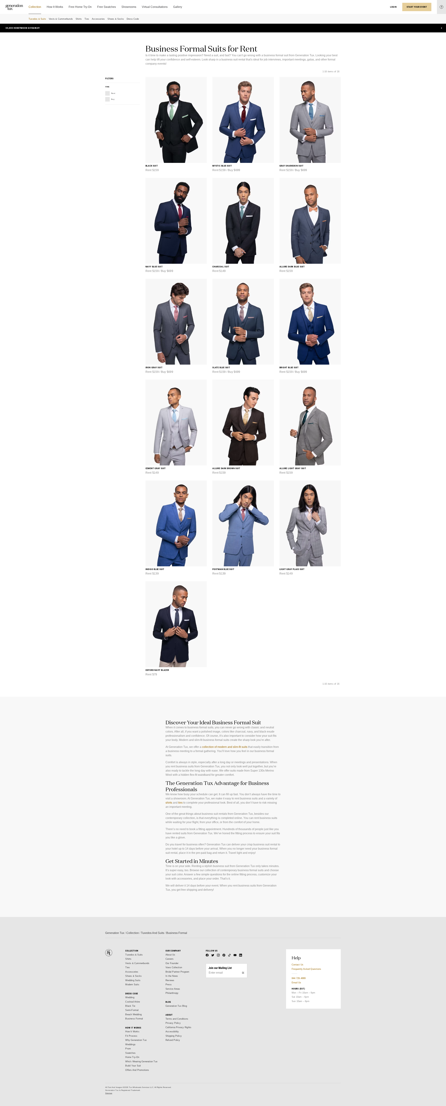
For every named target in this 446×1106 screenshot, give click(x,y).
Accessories (98, 19)
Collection (132, 932)
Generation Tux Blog (176, 1006)
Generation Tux (114, 932)
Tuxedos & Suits (37, 19)
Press (169, 984)
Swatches (130, 1053)
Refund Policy (173, 1040)
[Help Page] (441, 7)
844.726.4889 (299, 978)
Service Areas (173, 989)
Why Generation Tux (136, 1040)
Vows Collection (174, 967)
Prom (128, 1048)
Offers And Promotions (137, 1070)
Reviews (170, 980)
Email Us (296, 982)
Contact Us (297, 964)
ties (180, 802)
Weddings (130, 1044)
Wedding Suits (132, 980)
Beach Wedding (133, 1014)
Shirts (79, 19)
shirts (169, 802)
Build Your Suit (133, 1065)
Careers (170, 959)
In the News (172, 976)
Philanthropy (172, 993)
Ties (86, 19)
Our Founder (172, 963)
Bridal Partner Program (177, 971)
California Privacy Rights (178, 1027)
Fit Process (131, 1036)
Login (393, 7)
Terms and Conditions (177, 1019)
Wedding (129, 997)
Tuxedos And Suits (152, 932)
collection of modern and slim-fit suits (224, 746)
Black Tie (130, 1006)
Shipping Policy (174, 1036)
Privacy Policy (173, 1023)
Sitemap (108, 1093)
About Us (170, 954)
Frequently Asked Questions (306, 969)
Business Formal (134, 1018)
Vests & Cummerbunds (61, 19)
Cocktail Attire (132, 1001)
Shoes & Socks (115, 19)
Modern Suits (132, 984)
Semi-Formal (132, 1010)
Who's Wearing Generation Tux (141, 1061)
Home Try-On (132, 1057)
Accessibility (172, 1031)
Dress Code (133, 19)
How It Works (132, 1031)
